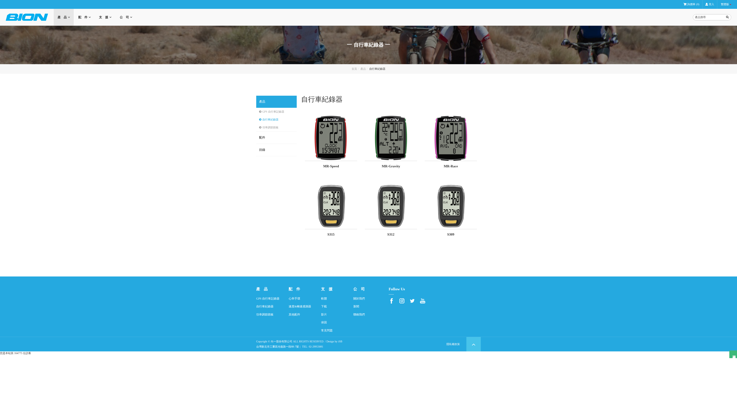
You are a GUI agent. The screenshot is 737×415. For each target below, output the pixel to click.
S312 (390, 234)
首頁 (354, 68)
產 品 (262, 289)
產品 (363, 68)
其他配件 (294, 314)
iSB (340, 341)
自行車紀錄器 (377, 68)
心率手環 (294, 298)
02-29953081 (316, 346)
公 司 (359, 289)
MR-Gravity (391, 166)
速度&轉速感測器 (300, 306)
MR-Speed (331, 166)
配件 (262, 137)
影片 (324, 314)
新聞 (356, 306)
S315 (331, 234)
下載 (324, 306)
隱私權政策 (453, 344)
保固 (324, 322)
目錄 (262, 149)
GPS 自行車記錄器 (273, 111)
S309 (450, 234)
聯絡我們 (359, 314)
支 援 (327, 289)
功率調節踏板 (270, 127)
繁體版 (725, 4)
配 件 (294, 289)
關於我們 (359, 298)
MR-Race (451, 166)
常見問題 (327, 330)
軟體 (324, 298)
